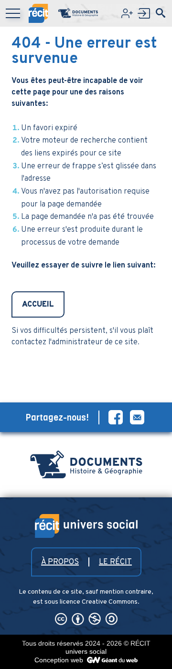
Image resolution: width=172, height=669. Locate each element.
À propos (60, 562)
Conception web (59, 660)
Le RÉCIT (115, 562)
